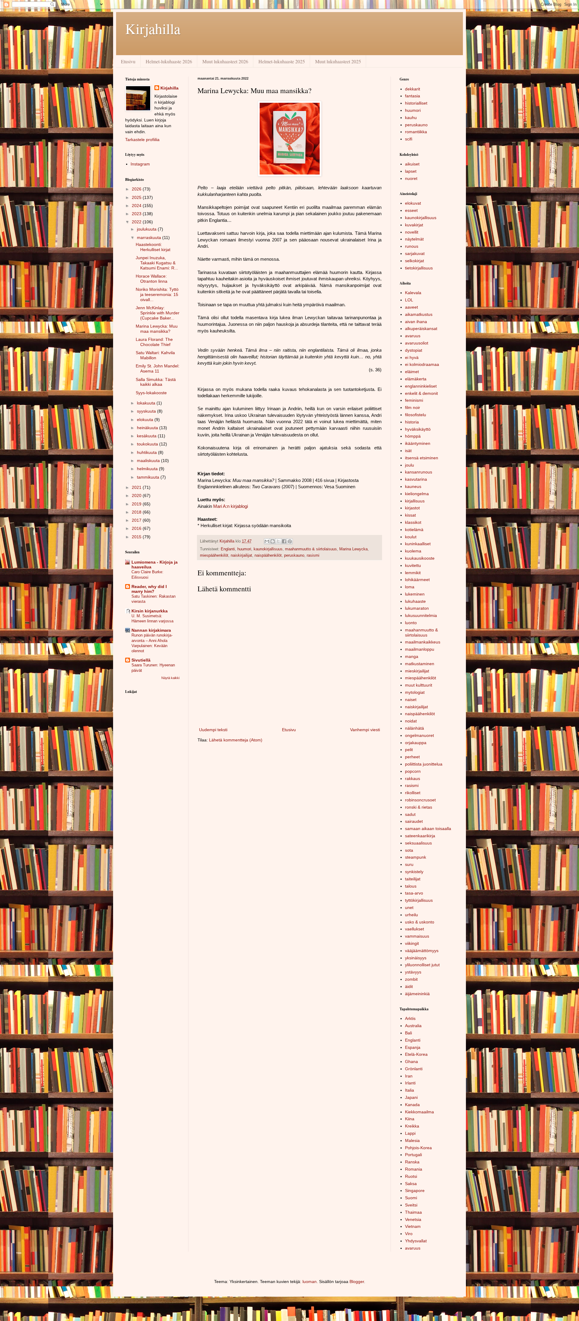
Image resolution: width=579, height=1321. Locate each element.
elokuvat (413, 203)
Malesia (412, 1140)
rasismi (313, 555)
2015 (137, 536)
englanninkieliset (421, 386)
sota (409, 850)
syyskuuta (147, 411)
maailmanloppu (419, 649)
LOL (409, 299)
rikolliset (412, 792)
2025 (137, 197)
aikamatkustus (418, 314)
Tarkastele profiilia (142, 139)
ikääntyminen (417, 443)
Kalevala (413, 292)
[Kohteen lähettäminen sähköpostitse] (267, 541)
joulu (409, 465)
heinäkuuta (148, 427)
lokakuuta (147, 403)
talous (410, 886)
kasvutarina (416, 479)
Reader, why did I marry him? (149, 589)
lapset (410, 171)
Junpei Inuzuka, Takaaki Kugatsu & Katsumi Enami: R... (157, 262)
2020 (137, 495)
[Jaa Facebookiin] (284, 541)
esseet (411, 210)
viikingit (412, 943)
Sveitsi (411, 1205)
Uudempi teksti (213, 729)
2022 (137, 221)
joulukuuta (147, 229)
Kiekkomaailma (419, 1111)
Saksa (411, 1183)
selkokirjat (414, 260)
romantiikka (416, 131)
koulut (410, 536)
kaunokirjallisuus (268, 549)
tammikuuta (148, 477)
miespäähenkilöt (214, 555)
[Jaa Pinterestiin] (290, 541)
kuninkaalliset (418, 543)
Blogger (357, 1281)
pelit (409, 749)
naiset (410, 699)
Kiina (409, 1118)
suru (409, 864)
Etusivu (128, 61)
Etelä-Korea (416, 1054)
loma (409, 586)
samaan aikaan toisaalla (428, 828)
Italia (409, 1090)
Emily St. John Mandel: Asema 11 (157, 368)
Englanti (228, 549)
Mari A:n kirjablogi (230, 506)
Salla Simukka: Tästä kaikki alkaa (156, 382)
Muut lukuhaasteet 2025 (338, 61)
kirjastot (412, 507)
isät (408, 450)
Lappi (410, 1133)
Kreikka (412, 1126)
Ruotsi (411, 1176)
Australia (413, 1025)
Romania (413, 1169)
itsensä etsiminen (421, 457)
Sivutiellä (140, 660)
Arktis (410, 1018)
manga (411, 656)
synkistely (414, 871)
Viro (409, 1233)
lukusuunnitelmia (421, 615)
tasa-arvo (414, 893)
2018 (137, 512)
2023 (137, 213)
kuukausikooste (420, 558)
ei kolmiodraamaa (422, 364)
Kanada (412, 1104)
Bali (408, 1032)
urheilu (411, 914)
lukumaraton (417, 608)
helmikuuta (148, 468)
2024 (137, 205)
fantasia (412, 95)
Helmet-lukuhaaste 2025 (281, 61)
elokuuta (145, 419)
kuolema (413, 551)
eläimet (412, 371)
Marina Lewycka (353, 549)
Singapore (415, 1190)
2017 (137, 520)
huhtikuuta (147, 452)
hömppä (413, 436)
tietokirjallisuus (419, 268)
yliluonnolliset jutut (422, 964)
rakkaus (412, 778)
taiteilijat (412, 878)
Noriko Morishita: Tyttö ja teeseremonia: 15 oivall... (157, 294)
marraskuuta (149, 237)
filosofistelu (415, 414)
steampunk (415, 857)
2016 (137, 528)
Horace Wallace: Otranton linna (151, 279)
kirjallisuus (415, 501)
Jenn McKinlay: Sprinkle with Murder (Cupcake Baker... (157, 312)
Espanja (412, 1047)
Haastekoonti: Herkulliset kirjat (153, 247)
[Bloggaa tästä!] (273, 541)
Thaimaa (413, 1212)
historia (412, 422)
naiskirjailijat (241, 555)
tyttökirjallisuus (419, 900)
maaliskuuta (149, 460)
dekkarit (412, 88)
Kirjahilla (152, 28)
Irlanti (410, 1082)
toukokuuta (148, 444)
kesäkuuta (147, 435)
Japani (411, 1097)
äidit (409, 986)
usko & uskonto (419, 922)
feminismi (414, 400)
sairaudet (414, 821)
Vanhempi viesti (365, 729)
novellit (411, 232)
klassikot (413, 522)
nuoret (411, 178)
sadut (410, 814)
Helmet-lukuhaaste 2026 (169, 61)
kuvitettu (413, 565)
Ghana (411, 1061)
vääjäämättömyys (421, 950)
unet (409, 907)
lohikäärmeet (417, 579)
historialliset (416, 103)
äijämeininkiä (417, 993)
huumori (244, 549)
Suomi (411, 1197)
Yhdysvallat (416, 1240)
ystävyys (413, 972)
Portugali (413, 1154)
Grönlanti (413, 1068)
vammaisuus (417, 936)
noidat (411, 721)
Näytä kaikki (170, 678)
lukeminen (415, 594)
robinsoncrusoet (420, 799)
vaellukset (414, 928)
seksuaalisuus (418, 843)
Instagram (140, 164)
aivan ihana (416, 321)
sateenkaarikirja (420, 835)
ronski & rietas (418, 807)
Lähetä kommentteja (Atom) (235, 740)
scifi (408, 139)
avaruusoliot (416, 343)
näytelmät (414, 239)
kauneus (413, 486)
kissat (410, 515)
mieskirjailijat (417, 670)
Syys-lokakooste (151, 392)
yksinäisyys (415, 957)
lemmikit (413, 572)
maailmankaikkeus (422, 642)
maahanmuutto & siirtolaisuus (311, 549)
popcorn (413, 771)
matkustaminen (419, 663)
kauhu (411, 117)
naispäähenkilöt (268, 555)
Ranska (412, 1161)
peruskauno (294, 555)
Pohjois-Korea (418, 1147)
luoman (309, 1281)
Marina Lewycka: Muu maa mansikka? (157, 329)
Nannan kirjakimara (151, 630)
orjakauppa (415, 742)
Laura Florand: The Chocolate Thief (154, 342)
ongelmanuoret (419, 735)
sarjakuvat (415, 253)
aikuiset (412, 164)
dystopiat (413, 350)
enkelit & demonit (421, 393)
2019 (137, 504)
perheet (412, 756)
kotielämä (414, 529)
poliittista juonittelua (423, 764)
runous (411, 246)
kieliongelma (417, 493)
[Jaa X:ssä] (278, 541)
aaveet (411, 307)
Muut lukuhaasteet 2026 (225, 61)
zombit (411, 979)
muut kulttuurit (418, 685)
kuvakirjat (414, 224)
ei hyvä (412, 357)
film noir (412, 407)
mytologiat (415, 692)
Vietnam (413, 1226)
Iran (409, 1076)
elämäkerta (415, 378)
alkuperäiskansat (421, 328)
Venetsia (413, 1219)
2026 (137, 189)
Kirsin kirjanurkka (149, 611)
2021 (137, 487)
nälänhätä (414, 728)
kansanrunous (418, 472)
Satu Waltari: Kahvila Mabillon (155, 355)
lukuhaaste (415, 601)
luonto (411, 622)
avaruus (412, 335)
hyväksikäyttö (418, 429)
